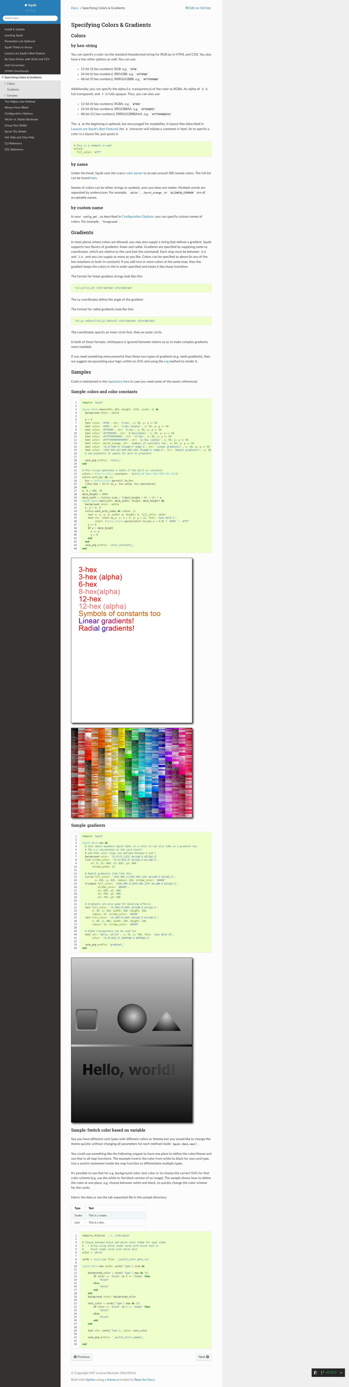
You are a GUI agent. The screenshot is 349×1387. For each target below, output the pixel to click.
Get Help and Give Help (19, 137)
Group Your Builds (16, 125)
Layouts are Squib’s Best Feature (25, 53)
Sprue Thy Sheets (15, 131)
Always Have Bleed (16, 107)
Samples (12, 95)
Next (202, 1357)
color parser (134, 173)
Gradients (13, 89)
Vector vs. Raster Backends (21, 119)
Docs (74, 8)
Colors (11, 83)
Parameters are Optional (20, 41)
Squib (31, 5)
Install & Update (15, 29)
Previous (83, 1357)
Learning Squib (14, 35)
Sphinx (91, 1379)
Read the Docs (144, 1379)
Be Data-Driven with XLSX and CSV (27, 59)
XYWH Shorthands (17, 71)
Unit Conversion (15, 65)
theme (111, 1379)
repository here (118, 381)
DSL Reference (14, 149)
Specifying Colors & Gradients (23, 77)
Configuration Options (19, 113)
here (93, 178)
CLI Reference (13, 143)
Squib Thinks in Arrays (18, 47)
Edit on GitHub (199, 8)
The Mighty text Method (20, 101)
